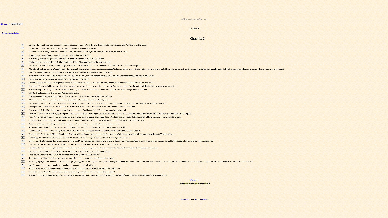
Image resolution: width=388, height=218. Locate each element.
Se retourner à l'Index (10, 33)
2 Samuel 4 (194, 180)
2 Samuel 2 (5, 24)
